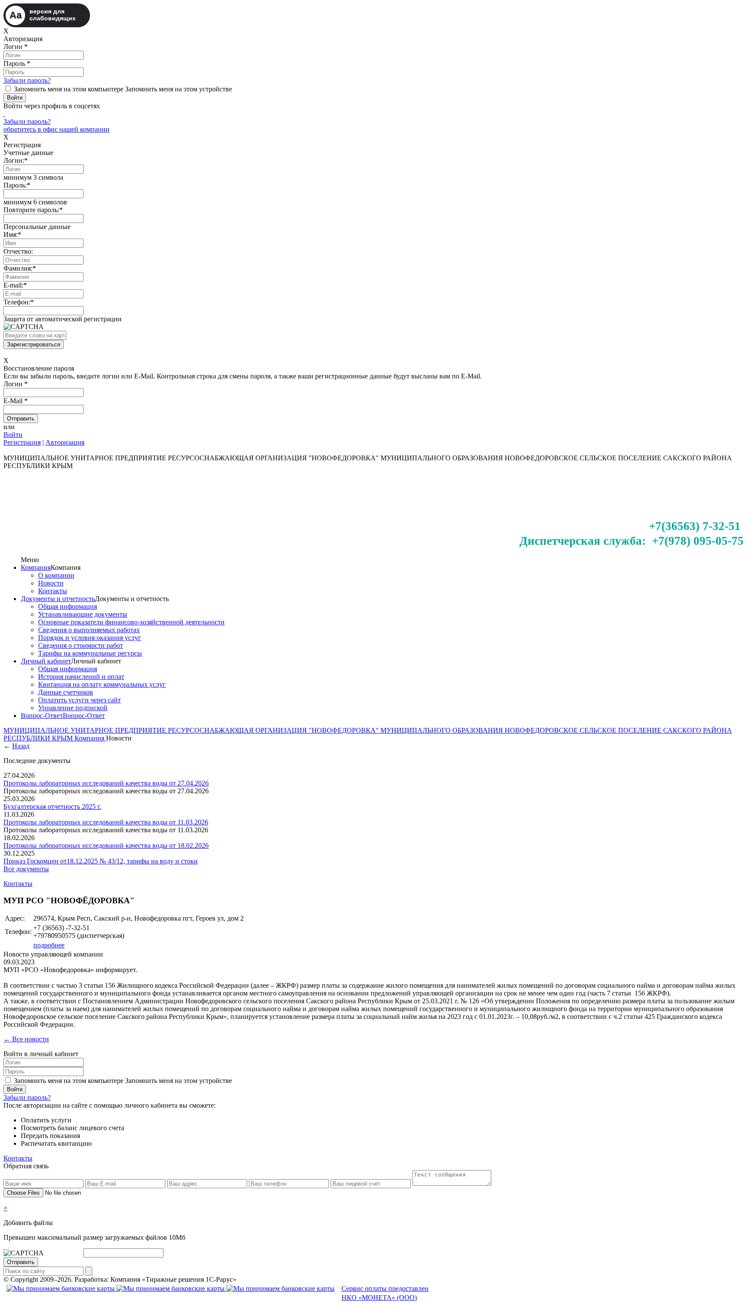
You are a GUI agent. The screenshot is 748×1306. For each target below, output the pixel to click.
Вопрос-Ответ (42, 715)
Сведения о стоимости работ (80, 645)
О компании (56, 575)
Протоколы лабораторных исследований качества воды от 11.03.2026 (105, 822)
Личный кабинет (46, 661)
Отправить (21, 1262)
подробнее (48, 945)
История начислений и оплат (81, 676)
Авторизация (64, 442)
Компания (36, 567)
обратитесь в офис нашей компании (56, 129)
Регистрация (22, 442)
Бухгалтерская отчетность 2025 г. (52, 806)
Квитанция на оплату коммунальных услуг (102, 684)
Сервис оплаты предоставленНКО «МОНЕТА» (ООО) (385, 1293)
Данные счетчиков (65, 692)
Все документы (26, 869)
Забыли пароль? (27, 80)
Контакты (52, 591)
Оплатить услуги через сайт (79, 700)
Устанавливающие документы (82, 614)
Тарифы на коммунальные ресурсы (90, 653)
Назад (20, 746)
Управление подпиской (72, 707)
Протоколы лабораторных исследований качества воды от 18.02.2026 (106, 845)
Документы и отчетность (58, 598)
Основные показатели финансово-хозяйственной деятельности (131, 622)
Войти (13, 434)
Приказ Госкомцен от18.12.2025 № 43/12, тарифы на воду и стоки (100, 861)
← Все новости (26, 1039)
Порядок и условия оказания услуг (89, 637)
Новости (51, 583)
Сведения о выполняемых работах (89, 630)
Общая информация (67, 606)
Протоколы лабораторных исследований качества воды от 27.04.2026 (106, 783)
